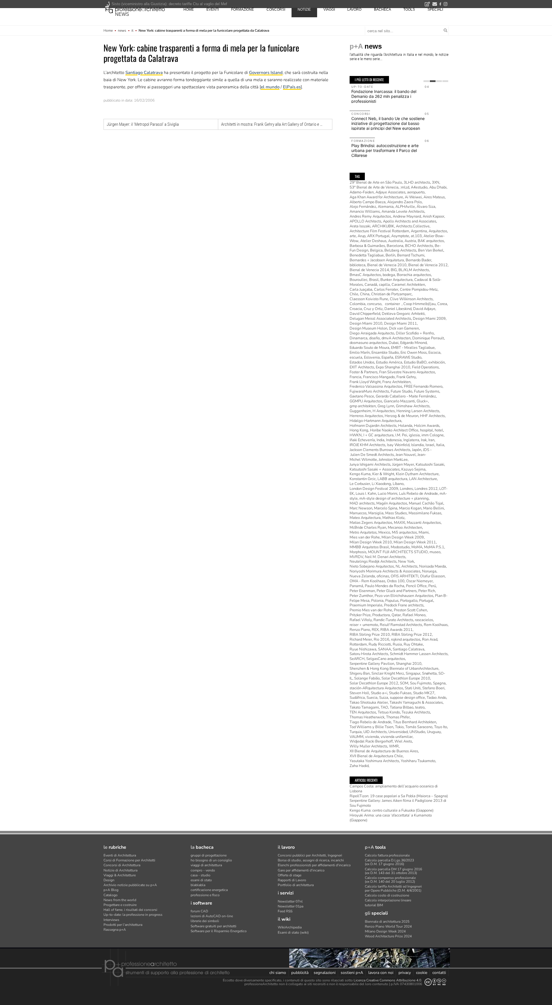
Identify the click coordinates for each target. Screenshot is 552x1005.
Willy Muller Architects (368, 746)
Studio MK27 (423, 693)
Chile (354, 294)
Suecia (372, 697)
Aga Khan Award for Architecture (376, 197)
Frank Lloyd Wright (365, 382)
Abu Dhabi (437, 187)
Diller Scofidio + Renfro (415, 333)
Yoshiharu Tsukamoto (418, 761)
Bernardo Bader (418, 260)
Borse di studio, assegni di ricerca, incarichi (311, 860)
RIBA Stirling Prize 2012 (412, 634)
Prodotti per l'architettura (122, 924)
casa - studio (200, 875)
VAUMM (356, 736)
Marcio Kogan (410, 508)
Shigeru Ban (360, 673)
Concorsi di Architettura (121, 865)
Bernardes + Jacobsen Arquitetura (377, 260)
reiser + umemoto (364, 624)
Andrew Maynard (407, 216)
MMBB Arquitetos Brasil (369, 547)
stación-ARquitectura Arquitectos (376, 688)
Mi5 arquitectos (404, 532)
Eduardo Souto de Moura (369, 347)
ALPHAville (405, 206)
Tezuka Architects (416, 712)
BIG (394, 270)
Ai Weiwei (413, 197)
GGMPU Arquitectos (366, 401)
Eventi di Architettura (119, 855)
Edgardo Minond (413, 342)
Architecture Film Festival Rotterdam (379, 231)
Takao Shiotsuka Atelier (369, 702)
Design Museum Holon (368, 328)
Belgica (376, 250)
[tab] (426, 81)
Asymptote (400, 236)
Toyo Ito (440, 727)
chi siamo (277, 972)
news (122, 14)
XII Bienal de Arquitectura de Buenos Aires (384, 751)
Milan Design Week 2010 (371, 542)
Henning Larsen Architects (417, 411)
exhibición (436, 362)
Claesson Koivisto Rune (369, 299)
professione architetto (135, 9)
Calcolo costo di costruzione (387, 895)
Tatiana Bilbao (401, 707)
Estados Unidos (362, 362)
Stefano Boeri (433, 688)
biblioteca (357, 265)
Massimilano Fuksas (425, 513)
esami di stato (201, 880)
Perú (432, 586)
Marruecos (358, 513)
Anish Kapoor (433, 216)
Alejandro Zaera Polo (404, 202)
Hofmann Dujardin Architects (373, 425)
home (188, 9)
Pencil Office (416, 586)
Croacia (356, 308)
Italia (440, 445)
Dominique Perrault (428, 338)
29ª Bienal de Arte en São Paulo (376, 182)
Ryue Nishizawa (363, 649)
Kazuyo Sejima (413, 469)
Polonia (377, 600)
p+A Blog (110, 890)
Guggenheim (360, 411)
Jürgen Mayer (403, 464)
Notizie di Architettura (120, 870)
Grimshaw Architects (413, 406)
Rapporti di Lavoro (292, 880)
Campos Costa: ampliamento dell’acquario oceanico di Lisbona (394, 789)
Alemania (386, 206)
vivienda (372, 736)
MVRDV (356, 556)
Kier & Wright (383, 474)
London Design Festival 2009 (374, 488)
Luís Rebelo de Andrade (418, 493)
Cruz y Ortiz (373, 308)
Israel (429, 445)
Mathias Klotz (393, 517)
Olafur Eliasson (432, 576)
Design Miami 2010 (366, 323)
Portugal (426, 600)
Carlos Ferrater (386, 289)
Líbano (398, 483)
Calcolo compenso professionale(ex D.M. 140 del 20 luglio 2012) (390, 879)
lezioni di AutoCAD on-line (212, 916)
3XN (435, 182)
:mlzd (404, 187)
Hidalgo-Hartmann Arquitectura (375, 420)
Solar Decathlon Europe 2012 (374, 683)
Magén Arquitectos (391, 503)
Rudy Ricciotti (380, 644)
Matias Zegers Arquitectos (371, 522)
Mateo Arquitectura (365, 517)
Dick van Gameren (404, 328)
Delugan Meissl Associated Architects (380, 318)
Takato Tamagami (364, 707)
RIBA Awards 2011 (396, 629)
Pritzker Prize (360, 615)
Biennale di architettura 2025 (387, 921)
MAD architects (362, 503)
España (387, 357)
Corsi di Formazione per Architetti (129, 860)
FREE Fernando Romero (423, 386)
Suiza (383, 697)
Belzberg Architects (400, 250)
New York (406, 561)
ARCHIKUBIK (383, 226)
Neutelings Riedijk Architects (373, 561)
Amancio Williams (365, 211)
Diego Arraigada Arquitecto (372, 333)
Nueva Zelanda (362, 576)
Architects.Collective (413, 226)
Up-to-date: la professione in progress (132, 914)
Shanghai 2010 (408, 663)
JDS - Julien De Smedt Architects (391, 452)
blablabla (198, 885)
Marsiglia (376, 513)
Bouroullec (358, 279)
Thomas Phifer (398, 717)
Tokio (399, 727)
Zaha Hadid (359, 765)
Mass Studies (396, 513)
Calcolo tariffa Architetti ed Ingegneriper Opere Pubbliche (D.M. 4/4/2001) (393, 888)
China (364, 294)
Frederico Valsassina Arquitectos (376, 386)
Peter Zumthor (361, 595)
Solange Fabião (367, 678)
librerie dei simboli (205, 921)
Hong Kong (359, 430)
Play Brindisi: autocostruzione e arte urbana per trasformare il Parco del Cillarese (385, 150)
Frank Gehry (406, 377)
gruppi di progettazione (209, 855)
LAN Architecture (423, 478)
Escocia (434, 352)
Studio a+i (379, 693)
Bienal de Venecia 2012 (428, 265)
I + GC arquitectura (378, 435)
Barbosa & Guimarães (367, 245)
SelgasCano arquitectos (385, 658)
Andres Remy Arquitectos (370, 216)
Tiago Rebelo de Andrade (370, 722)
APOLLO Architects (365, 221)
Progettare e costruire (120, 905)
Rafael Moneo (413, 615)
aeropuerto (416, 192)
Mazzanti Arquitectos (424, 522)
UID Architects (375, 731)
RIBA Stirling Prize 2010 (370, 634)
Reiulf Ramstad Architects (401, 624)
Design (108, 880)
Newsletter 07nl (290, 901)
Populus (391, 600)
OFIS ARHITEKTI (404, 576)
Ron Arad (429, 639)
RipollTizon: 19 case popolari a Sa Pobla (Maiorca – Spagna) (399, 796)
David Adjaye (424, 308)
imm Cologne (432, 435)
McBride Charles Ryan (368, 527)
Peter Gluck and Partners (397, 590)
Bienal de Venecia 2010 (387, 265)
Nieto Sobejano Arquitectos (372, 566)
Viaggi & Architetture (119, 875)
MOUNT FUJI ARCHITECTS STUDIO (398, 552)
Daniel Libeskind (397, 308)
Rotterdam (358, 644)
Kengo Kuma (360, 474)
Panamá (356, 586)
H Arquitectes (384, 411)
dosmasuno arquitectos (368, 342)
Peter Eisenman (362, 590)
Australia (395, 240)
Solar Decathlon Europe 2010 (406, 678)
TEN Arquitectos (363, 712)
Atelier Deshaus (373, 240)
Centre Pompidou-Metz (419, 289)
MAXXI (399, 522)
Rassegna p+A (114, 929)
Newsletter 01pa (290, 906)
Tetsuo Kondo (389, 712)
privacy (404, 972)
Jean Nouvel (406, 454)
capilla (384, 284)
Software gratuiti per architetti (213, 926)
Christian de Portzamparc (391, 294)
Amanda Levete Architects (403, 211)
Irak (424, 440)
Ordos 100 (396, 581)
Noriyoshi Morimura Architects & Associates (385, 571)
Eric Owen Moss (413, 352)
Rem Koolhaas (436, 624)
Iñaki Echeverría (362, 440)
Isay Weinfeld (398, 445)
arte (353, 236)
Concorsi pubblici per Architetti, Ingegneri (310, 855)
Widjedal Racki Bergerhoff (371, 741)
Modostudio (400, 547)
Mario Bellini (433, 508)
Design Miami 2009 (429, 318)
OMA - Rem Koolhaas (367, 581)
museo (435, 552)
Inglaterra (411, 440)
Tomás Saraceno (418, 727)
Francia (355, 377)
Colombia (357, 304)
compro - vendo (203, 870)
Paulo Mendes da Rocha (384, 586)
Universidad (398, 731)
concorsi (276, 9)
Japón (416, 449)
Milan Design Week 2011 (415, 542)
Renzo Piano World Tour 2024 (388, 926)
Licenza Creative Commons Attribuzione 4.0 (387, 980)
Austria (410, 240)
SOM (404, 683)
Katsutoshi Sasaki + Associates (375, 469)
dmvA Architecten (396, 338)
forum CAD (199, 911)
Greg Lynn (385, 406)
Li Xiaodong (381, 483)
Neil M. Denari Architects (385, 556)
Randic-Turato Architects (393, 620)
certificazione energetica (209, 890)
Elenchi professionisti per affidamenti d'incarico (314, 865)
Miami (424, 532)
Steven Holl (359, 693)
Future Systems (426, 391)
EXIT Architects (362, 367)
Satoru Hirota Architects (369, 653)
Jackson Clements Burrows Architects (380, 449)
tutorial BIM (374, 905)
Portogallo (408, 600)
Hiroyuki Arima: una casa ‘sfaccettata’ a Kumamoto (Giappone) (391, 818)
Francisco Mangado (379, 377)
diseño (374, 338)
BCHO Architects (419, 245)
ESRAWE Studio (408, 357)
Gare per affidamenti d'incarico (301, 870)
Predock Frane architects (403, 605)
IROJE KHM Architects (367, 445)
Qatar (396, 615)
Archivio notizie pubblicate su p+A (130, 885)
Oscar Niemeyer (419, 581)
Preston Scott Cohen (410, 610)
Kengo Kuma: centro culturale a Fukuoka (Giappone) (392, 810)
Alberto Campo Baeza (368, 202)
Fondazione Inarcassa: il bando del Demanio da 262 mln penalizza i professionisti (383, 96)
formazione (242, 9)
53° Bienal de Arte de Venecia (374, 187)
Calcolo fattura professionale (387, 855)
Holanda (405, 425)
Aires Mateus (434, 197)
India (380, 440)
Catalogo (110, 895)
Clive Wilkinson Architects (411, 299)
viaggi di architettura (206, 865)
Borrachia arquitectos (414, 274)
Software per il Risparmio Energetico (219, 931)
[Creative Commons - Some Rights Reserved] (435, 982)
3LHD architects (417, 182)
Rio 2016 (381, 639)
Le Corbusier (360, 483)
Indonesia (394, 440)
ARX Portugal (378, 236)
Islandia (417, 445)
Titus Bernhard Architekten (414, 722)
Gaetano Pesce (362, 396)
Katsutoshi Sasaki (430, 464)
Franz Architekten (396, 382)
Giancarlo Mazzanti (399, 401)
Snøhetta (429, 673)
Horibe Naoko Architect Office (394, 430)
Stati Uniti (413, 688)
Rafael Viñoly (361, 620)
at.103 (416, 236)
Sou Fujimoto (420, 683)
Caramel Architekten (408, 284)
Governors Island (266, 72)
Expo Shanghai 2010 (393, 367)
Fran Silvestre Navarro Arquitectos (407, 372)
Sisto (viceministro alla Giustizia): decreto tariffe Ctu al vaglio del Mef (169, 4)
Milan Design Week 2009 (403, 537)
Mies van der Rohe (365, 537)
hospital (426, 430)
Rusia (397, 644)
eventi (212, 9)
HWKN (356, 435)
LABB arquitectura (392, 478)
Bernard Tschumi (410, 255)
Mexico (384, 532)
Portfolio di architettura (296, 885)
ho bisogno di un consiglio (211, 860)
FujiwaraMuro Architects (369, 391)
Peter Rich (426, 590)
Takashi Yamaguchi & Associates (416, 702)
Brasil (374, 279)
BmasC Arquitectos (365, 274)
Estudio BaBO (415, 362)
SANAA (384, 649)
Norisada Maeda (432, 566)
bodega (389, 274)
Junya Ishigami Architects (370, 464)
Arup (361, 236)
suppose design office (407, 697)
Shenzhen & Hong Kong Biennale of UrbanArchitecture (394, 668)
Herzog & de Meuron (401, 415)
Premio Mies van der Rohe (371, 610)
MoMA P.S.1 (434, 547)
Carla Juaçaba (361, 289)
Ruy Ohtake (413, 644)
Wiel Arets (403, 741)
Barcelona (395, 245)
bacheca (382, 9)
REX (375, 629)
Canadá (371, 284)
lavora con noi (380, 972)
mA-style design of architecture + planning (394, 498)
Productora (381, 615)
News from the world (119, 900)
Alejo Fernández (363, 206)
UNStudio (417, 731)
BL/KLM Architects (413, 270)
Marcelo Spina (385, 508)
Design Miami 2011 (400, 323)
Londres (406, 488)
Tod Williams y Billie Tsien (371, 727)
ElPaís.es (292, 87)
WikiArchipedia (290, 927)
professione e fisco (205, 895)
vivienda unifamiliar (397, 736)
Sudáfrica (357, 697)
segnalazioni (325, 972)
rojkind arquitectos (405, 639)
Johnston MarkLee (393, 459)
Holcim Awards (426, 425)
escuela (356, 357)
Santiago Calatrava (144, 72)
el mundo (270, 87)
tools (409, 9)
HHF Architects (432, 415)
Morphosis (358, 552)
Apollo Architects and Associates (409, 221)
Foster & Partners (363, 372)
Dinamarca (358, 338)
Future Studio (401, 391)
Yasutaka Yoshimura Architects (374, 761)
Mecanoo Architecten (405, 527)
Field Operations (425, 367)
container (392, 304)
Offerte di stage (289, 875)
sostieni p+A (352, 972)
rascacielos (424, 620)
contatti (439, 972)
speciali (435, 9)
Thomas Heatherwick (367, 717)
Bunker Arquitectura (396, 279)
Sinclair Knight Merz (387, 673)
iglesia (414, 435)
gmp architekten (363, 406)
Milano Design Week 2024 (385, 931)
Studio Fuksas (400, 693)
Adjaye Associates (390, 192)
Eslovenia (372, 357)
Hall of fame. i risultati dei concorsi (130, 909)
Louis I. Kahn (366, 493)
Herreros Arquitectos (366, 415)
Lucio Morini (387, 493)
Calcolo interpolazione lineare (388, 900)
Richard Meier (361, 639)
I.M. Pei (401, 435)
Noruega (429, 571)
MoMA (416, 547)
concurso (374, 304)
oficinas (383, 576)
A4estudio (419, 187)
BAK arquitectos (431, 240)
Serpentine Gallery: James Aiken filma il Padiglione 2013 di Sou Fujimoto (398, 803)
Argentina (419, 231)
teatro (420, 707)
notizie (304, 9)
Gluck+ (422, 401)
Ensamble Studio (385, 352)
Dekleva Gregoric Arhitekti (403, 313)
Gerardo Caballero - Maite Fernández (406, 396)
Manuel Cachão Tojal (426, 503)
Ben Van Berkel (430, 250)
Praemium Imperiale (366, 605)
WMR (394, 746)
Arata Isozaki (360, 226)
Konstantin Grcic (363, 478)
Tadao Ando (436, 697)
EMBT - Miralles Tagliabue (413, 347)
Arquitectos (438, 231)
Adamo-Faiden (362, 192)
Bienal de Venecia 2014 (369, 270)
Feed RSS (285, 911)
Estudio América (389, 362)
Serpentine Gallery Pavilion (372, 663)
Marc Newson (361, 508)
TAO (384, 707)
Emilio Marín (360, 352)
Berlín (390, 255)
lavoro (354, 9)
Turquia (356, 731)
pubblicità (299, 972)
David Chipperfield (365, 313)
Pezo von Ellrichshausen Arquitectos (404, 595)
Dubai (393, 342)
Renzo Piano (360, 629)
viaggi (329, 9)
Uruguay (434, 731)
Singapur (413, 673)
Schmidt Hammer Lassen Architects (419, 653)
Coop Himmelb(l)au (419, 304)
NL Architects (406, 566)
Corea (442, 304)
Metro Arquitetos (363, 532)
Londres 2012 (426, 488)
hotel (439, 430)
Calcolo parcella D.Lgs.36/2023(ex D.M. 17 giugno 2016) (389, 862)
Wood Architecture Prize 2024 (388, 936)
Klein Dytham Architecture (417, 474)
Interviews (111, 920)
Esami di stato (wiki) (293, 932)
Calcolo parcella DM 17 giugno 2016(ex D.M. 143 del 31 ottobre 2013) (393, 871)
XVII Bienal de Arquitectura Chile (376, 756)
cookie (421, 972)
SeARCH (357, 658)
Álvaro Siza (426, 206)
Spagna (439, 683)
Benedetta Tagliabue (367, 255)
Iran (431, 440)
